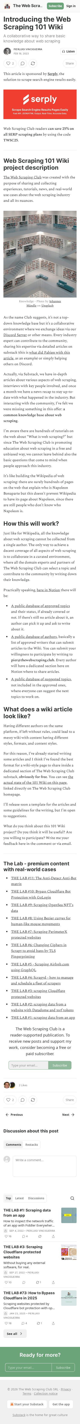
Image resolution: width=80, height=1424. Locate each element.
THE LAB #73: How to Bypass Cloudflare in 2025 (29, 1295)
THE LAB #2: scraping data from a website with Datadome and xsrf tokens (42, 1007)
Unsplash (47, 305)
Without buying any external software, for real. (24, 1265)
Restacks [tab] (31, 1145)
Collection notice (46, 1393)
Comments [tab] (13, 1145)
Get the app (61, 1404)
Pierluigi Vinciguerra (28, 49)
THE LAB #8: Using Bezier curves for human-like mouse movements (41, 921)
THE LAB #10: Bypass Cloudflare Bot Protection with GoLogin (41, 894)
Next (65, 1115)
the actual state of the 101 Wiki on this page (38, 779)
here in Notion (48, 590)
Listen (70, 51)
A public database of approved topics (40, 606)
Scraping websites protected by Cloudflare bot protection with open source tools (29, 1305)
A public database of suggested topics (41, 679)
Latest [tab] (19, 1198)
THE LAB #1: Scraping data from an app (27, 1213)
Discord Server (15, 335)
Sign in (71, 6)
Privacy (66, 1389)
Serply (52, 74)
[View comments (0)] (22, 63)
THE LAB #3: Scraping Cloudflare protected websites (22, 1252)
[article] (40, 1223)
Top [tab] (8, 1198)
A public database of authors (34, 637)
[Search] (72, 1198)
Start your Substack (29, 1404)
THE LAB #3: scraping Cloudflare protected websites (38, 993)
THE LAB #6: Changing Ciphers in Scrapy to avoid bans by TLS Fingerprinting (39, 950)
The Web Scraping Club (22, 177)
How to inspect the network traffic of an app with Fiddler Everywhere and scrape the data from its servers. (28, 1223)
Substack (19, 1415)
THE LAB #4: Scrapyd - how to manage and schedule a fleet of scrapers (42, 980)
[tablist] (21, 1144)
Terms (27, 1393)
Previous (17, 1115)
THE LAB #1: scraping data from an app (43, 1017)
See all (12, 1333)
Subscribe (55, 6)
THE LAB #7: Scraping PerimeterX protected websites (39, 934)
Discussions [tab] (36, 1198)
